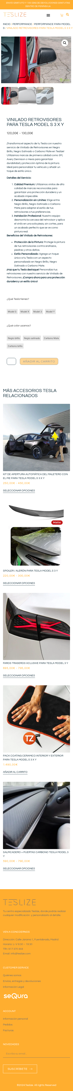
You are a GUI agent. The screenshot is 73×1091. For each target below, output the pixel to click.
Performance (22, 24)
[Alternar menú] (48, 15)
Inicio (6, 24)
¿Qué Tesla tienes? (18, 299)
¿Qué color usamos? (19, 325)
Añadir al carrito (39, 361)
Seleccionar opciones (19, 490)
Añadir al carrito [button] (15, 772)
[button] (67, 14)
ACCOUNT (9, 1011)
